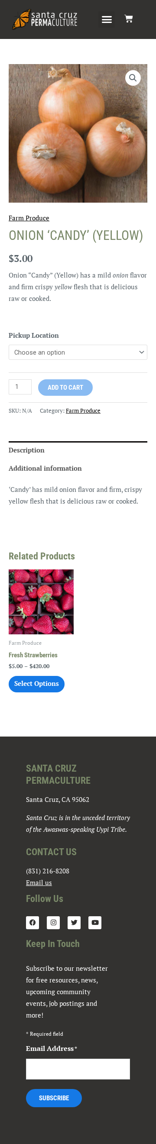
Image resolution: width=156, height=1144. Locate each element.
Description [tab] (27, 450)
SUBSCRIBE (54, 1098)
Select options (36, 683)
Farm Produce (29, 218)
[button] (106, 19)
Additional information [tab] (45, 468)
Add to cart (65, 387)
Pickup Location (34, 335)
